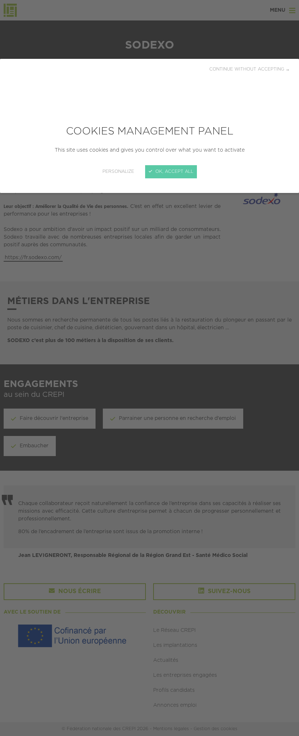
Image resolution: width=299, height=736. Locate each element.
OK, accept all (173, 172)
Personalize (118, 172)
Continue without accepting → (249, 69)
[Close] (149, 368)
